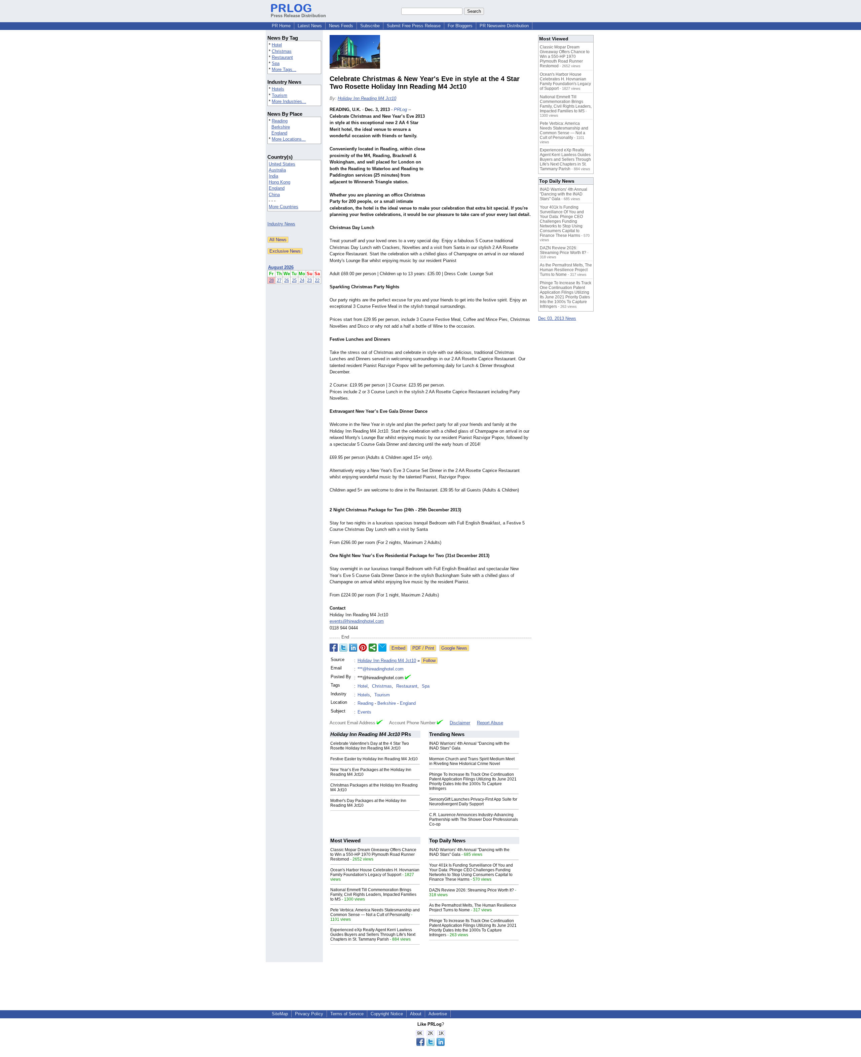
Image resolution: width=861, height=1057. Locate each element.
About (415, 1013)
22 (317, 280)
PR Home (281, 25)
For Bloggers (460, 25)
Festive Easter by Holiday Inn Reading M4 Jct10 (374, 759)
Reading (280, 120)
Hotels (278, 89)
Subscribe (370, 25)
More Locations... (289, 139)
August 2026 (281, 267)
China (274, 194)
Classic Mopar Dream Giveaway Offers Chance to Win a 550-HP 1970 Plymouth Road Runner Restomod (373, 854)
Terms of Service (347, 1013)
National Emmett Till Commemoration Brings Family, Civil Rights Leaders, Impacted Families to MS (373, 894)
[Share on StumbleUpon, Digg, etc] (373, 648)
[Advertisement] (480, 156)
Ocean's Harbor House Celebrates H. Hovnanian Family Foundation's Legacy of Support (374, 872)
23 (309, 280)
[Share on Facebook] (334, 648)
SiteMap (280, 1013)
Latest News (310, 25)
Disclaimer (460, 722)
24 (302, 280)
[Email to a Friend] (382, 648)
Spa (275, 63)
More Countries (283, 206)
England (279, 133)
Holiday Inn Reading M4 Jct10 (367, 98)
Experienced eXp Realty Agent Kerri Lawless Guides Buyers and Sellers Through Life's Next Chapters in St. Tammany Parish (372, 934)
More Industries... (289, 101)
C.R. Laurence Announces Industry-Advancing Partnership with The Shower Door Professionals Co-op (473, 819)
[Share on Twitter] (343, 648)
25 (294, 280)
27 (279, 280)
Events (364, 712)
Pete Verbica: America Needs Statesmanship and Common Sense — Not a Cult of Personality (375, 912)
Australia (277, 170)
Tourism (279, 95)
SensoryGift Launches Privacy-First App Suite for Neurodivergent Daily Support (473, 801)
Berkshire (280, 127)
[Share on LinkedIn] (353, 648)
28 (271, 280)
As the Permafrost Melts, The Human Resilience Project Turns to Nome (566, 270)
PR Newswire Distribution (504, 25)
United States (282, 164)
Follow (429, 660)
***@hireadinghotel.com (381, 668)
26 (286, 280)
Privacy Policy (309, 1013)
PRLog (400, 109)
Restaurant (282, 57)
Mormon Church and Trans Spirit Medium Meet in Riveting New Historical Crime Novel (472, 761)
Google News (454, 648)
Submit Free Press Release (414, 25)
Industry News (281, 223)
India (273, 176)
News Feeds (341, 25)
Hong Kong (279, 182)
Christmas (282, 51)
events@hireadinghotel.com (357, 621)
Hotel (277, 44)
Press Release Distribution (298, 15)
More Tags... (284, 69)
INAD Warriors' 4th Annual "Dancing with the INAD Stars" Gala (563, 194)
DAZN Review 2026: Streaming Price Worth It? (471, 890)
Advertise (437, 1013)
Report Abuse (490, 722)
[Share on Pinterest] (363, 648)
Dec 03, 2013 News (557, 318)
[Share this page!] (430, 1044)
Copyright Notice (387, 1013)
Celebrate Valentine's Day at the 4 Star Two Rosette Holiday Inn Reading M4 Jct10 (369, 746)
